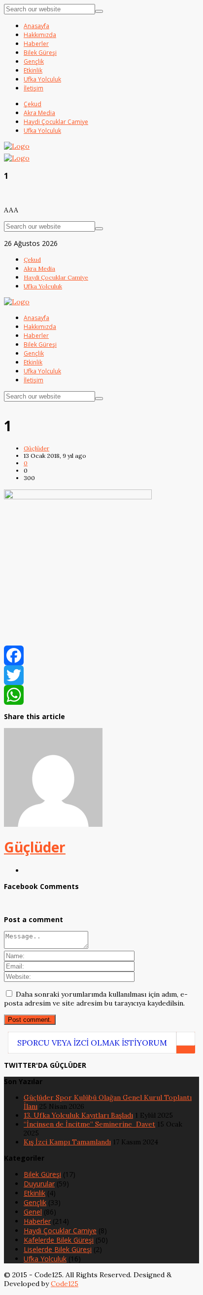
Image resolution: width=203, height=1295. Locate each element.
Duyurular (39, 1183)
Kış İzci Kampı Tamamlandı (67, 1141)
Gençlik (35, 1202)
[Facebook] (101, 655)
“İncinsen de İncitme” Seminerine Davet (89, 1124)
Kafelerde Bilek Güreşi (59, 1240)
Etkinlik (34, 1193)
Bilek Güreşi (42, 1174)
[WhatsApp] (101, 695)
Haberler (37, 1221)
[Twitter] (101, 675)
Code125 (64, 1283)
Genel (33, 1211)
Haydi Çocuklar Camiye (60, 1230)
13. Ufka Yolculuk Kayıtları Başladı (78, 1115)
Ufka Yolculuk (45, 1258)
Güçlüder (36, 448)
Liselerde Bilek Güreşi (58, 1249)
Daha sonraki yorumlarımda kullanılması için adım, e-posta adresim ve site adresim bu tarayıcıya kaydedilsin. (96, 999)
